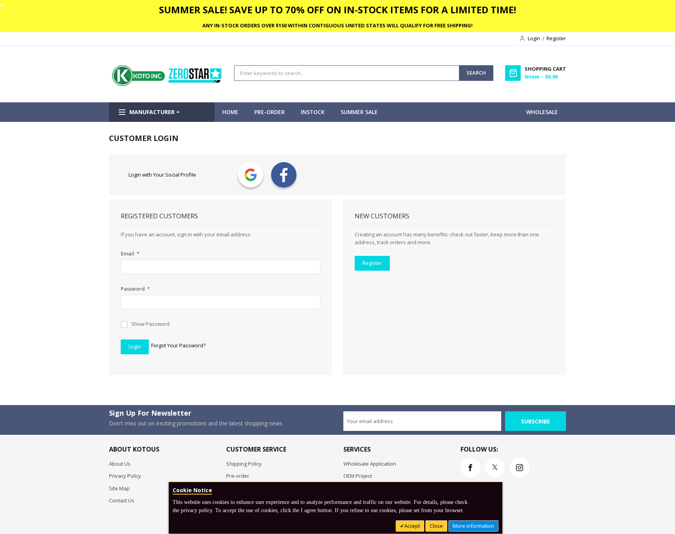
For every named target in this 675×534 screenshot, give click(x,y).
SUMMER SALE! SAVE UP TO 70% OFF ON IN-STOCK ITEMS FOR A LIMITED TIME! (337, 9)
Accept (412, 525)
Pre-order (237, 475)
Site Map (119, 488)
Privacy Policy (125, 475)
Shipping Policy (244, 463)
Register (556, 38)
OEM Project (357, 475)
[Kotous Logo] (167, 84)
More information (473, 525)
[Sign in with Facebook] (283, 175)
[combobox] (346, 73)
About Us (119, 463)
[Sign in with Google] (250, 175)
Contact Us (121, 500)
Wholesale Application (369, 463)
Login (534, 38)
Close (436, 525)
